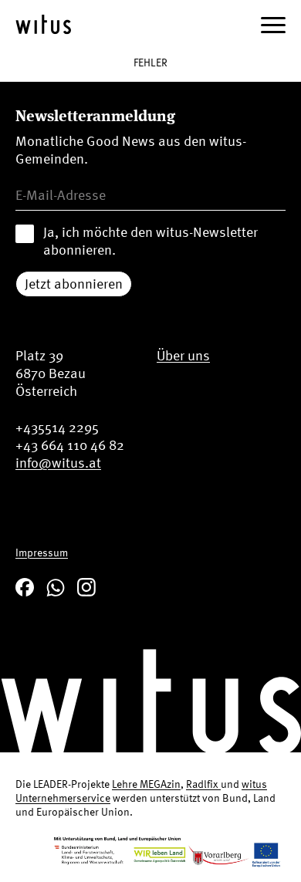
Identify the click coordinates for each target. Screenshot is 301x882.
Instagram (86, 587)
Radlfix (203, 783)
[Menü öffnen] (273, 24)
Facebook (24, 587)
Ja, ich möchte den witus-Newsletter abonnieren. (150, 241)
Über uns (183, 355)
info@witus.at (58, 463)
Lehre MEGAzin (146, 783)
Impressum (41, 552)
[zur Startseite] (43, 24)
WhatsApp (55, 587)
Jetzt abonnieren (74, 283)
